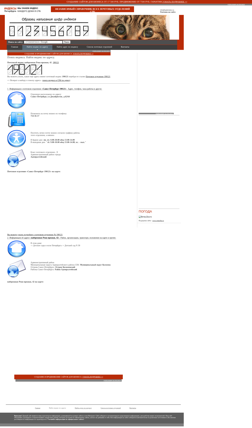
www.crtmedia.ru (158, 220)
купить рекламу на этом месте (236, 4)
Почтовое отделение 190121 (98, 76)
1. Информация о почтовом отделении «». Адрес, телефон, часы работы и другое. (54, 89)
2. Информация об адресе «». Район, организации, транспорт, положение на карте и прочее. (61, 238)
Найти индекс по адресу (37, 47)
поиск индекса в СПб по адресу (56, 80)
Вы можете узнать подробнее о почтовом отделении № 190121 (35, 235)
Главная (14, 47)
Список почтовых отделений (99, 47)
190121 (56, 62)
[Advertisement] (106, 42)
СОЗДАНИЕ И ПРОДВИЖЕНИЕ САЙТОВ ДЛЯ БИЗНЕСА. (48, 54)
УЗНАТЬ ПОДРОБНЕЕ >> (174, 2)
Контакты (125, 47)
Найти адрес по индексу (67, 47)
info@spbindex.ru (167, 10)
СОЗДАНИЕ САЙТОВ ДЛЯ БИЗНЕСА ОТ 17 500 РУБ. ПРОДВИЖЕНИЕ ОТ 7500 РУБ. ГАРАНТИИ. (114, 2)
